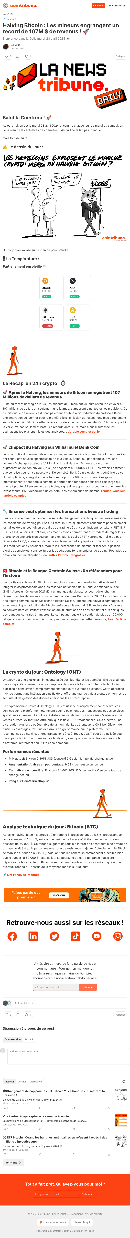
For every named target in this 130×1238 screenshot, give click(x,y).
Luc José (15, 45)
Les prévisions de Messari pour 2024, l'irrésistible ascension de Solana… (45, 1120)
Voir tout (11, 1162)
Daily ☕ (8, 13)
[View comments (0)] (18, 56)
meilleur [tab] (9, 1081)
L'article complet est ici (84, 431)
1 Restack (28, 1003)
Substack (41, 1230)
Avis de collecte (93, 1213)
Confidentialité (60, 1213)
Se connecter (117, 5)
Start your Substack (54, 1222)
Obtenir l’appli (81, 1222)
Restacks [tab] (29, 1039)
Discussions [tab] (36, 1081)
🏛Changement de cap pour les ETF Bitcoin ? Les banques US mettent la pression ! (54, 1093)
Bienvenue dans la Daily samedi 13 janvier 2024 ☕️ (33, 1146)
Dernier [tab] (22, 1081)
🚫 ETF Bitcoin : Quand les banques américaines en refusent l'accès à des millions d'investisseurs (55, 1139)
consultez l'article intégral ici (64, 555)
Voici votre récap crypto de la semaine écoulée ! (37, 1116)
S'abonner (98, 5)
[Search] (124, 1081)
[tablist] (19, 1039)
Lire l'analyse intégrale (23, 875)
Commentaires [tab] (13, 1039)
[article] (65, 1099)
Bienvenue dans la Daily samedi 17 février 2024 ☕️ (32, 1099)
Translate (10, 19)
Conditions (77, 1213)
